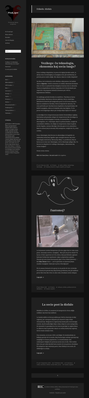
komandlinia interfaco (11, 141)
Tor (13, 132)
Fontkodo (51, 392)
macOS (14, 149)
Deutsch (53, 167)
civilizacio (60, 287)
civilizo (38, 364)
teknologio (39, 167)
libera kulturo (13, 127)
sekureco (7, 129)
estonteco (43, 364)
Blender (14, 144)
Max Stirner (43, 261)
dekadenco (39, 289)
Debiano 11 (13, 146)
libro (18, 152)
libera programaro (11, 126)
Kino (6, 88)
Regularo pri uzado (60, 392)
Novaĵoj (7, 93)
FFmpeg (15, 152)
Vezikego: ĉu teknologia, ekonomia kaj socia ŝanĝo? (57, 64)
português (67, 167)
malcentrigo (70, 165)
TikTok (11, 152)
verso (14, 134)
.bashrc (6, 154)
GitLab (7, 134)
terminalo (12, 151)
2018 (49, 363)
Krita (6, 146)
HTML (7, 131)
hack (6, 149)
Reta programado (10, 105)
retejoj (16, 129)
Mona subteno (9, 34)
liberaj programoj (9, 147)
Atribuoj (7, 43)
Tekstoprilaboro (9, 110)
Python (7, 102)
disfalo (12, 139)
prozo (7, 142)
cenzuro (7, 139)
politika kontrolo (71, 287)
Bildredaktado (9, 82)
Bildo (47, 155)
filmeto (17, 144)
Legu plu (40, 277)
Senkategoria (8, 107)
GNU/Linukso (8, 85)
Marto (42, 287)
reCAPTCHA (8, 132)
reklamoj (18, 146)
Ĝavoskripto (8, 136)
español (62, 167)
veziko (61, 165)
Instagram (7, 152)
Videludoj (7, 113)
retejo (17, 134)
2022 (47, 165)
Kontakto (7, 37)
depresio (44, 84)
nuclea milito (54, 364)
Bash (6, 79)
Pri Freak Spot (9, 31)
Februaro (43, 165)
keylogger (10, 149)
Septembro (45, 363)
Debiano (7, 127)
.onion (10, 142)
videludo (11, 131)
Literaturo (8, 91)
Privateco (7, 99)
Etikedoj (8, 120)
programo (7, 151)
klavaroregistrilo (17, 147)
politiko (17, 137)
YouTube (16, 132)
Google (12, 129)
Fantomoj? (8, 66)
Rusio (13, 137)
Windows (18, 149)
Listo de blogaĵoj (9, 40)
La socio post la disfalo (11, 69)
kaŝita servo (14, 142)
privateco (8, 124)
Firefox (16, 131)
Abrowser (16, 139)
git (20, 139)
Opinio (7, 96)
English (58, 167)
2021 (45, 287)
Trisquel (16, 151)
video (9, 146)
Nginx (10, 144)
